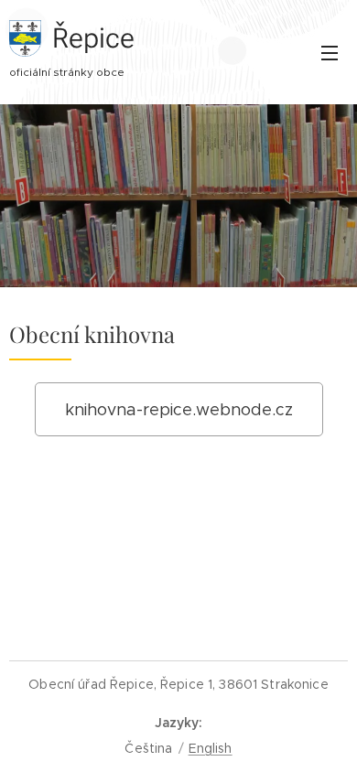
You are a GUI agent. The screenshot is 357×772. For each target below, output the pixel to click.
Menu (329, 52)
